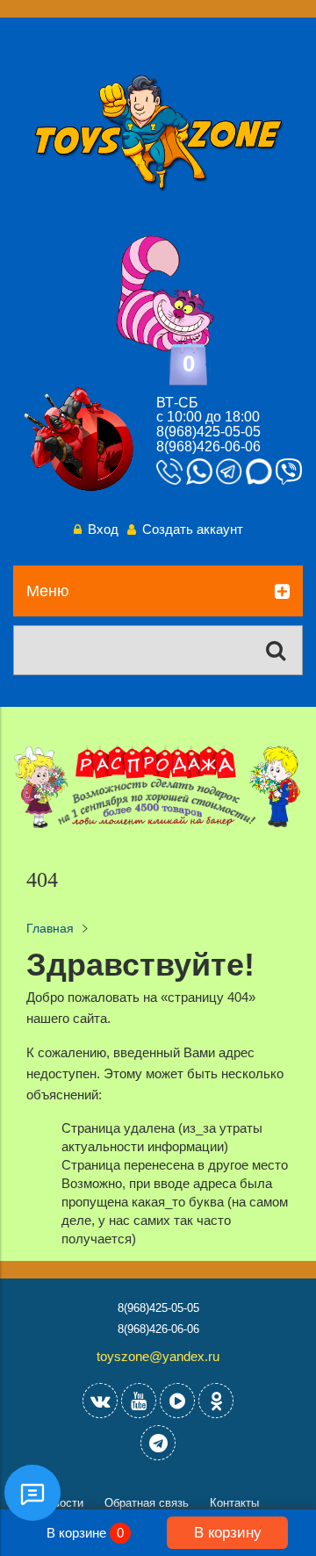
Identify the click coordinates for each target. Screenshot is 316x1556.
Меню (47, 591)
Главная (50, 928)
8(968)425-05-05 (208, 431)
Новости (61, 1502)
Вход (103, 529)
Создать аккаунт (192, 529)
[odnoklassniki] (215, 1400)
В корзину (228, 1532)
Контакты (234, 1502)
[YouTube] (138, 1400)
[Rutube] (177, 1400)
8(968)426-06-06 (208, 446)
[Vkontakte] (100, 1400)
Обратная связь (146, 1502)
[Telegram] (158, 1442)
